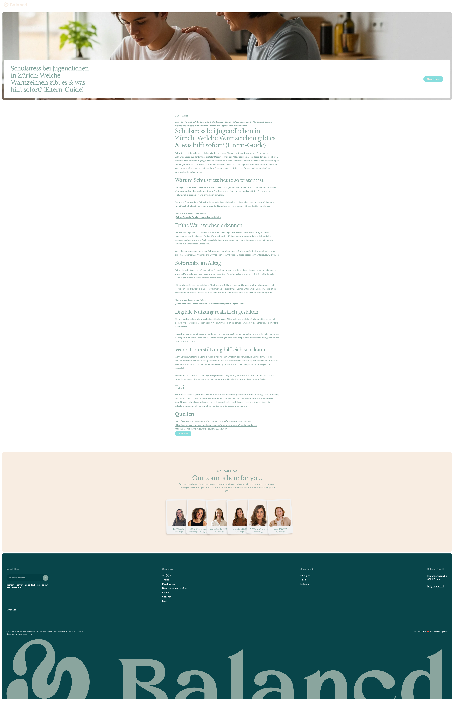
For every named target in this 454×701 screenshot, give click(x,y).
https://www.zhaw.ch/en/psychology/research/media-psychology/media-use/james (216, 425)
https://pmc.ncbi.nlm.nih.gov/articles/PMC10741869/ (201, 428)
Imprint (166, 592)
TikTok (303, 579)
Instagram (305, 575)
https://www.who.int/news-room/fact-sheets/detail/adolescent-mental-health (214, 421)
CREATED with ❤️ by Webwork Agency (430, 631)
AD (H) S (166, 575)
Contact (166, 596)
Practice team (169, 584)
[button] (14, 609)
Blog (164, 601)
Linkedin (304, 584)
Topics (165, 579)
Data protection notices (174, 588)
